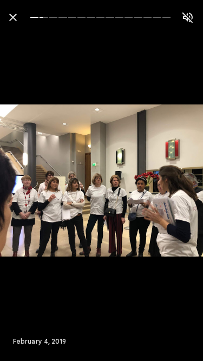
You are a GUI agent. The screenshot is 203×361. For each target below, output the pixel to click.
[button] (30, 181)
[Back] (13, 17)
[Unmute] (188, 17)
